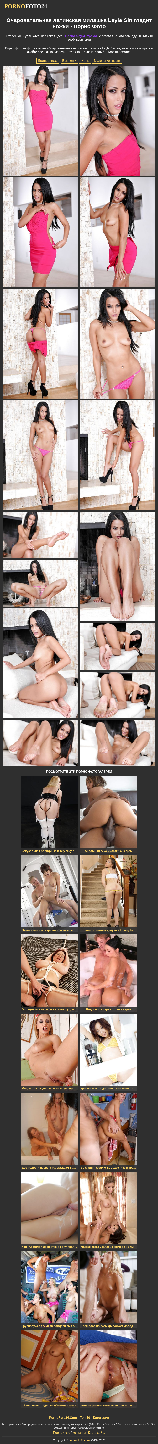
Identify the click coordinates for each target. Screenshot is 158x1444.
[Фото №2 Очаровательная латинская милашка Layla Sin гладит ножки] (117, 121)
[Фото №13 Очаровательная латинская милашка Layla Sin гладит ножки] (117, 646)
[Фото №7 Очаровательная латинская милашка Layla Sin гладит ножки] (41, 455)
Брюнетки (69, 60)
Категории (101, 1417)
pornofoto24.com (79, 1440)
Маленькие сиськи (107, 60)
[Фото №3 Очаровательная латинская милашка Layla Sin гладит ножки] (41, 232)
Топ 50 (85, 1417)
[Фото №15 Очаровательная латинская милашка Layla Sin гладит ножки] (41, 743)
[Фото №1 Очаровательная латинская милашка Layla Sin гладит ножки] (41, 121)
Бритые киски (48, 60)
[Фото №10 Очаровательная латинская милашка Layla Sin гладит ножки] (117, 567)
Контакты (79, 1432)
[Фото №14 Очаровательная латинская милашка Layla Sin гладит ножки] (117, 695)
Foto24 (25, 6)
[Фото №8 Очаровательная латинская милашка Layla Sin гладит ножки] (117, 455)
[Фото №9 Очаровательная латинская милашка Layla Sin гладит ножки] (41, 535)
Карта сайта (96, 1432)
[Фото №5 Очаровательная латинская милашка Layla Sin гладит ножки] (41, 344)
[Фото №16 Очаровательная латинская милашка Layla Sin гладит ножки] (117, 743)
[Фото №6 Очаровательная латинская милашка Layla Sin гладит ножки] (117, 344)
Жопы (85, 60)
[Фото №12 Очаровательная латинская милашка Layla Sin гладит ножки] (41, 663)
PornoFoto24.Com (63, 1417)
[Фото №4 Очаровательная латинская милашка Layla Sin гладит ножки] (117, 232)
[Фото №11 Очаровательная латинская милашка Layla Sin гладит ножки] (41, 583)
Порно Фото (61, 1432)
